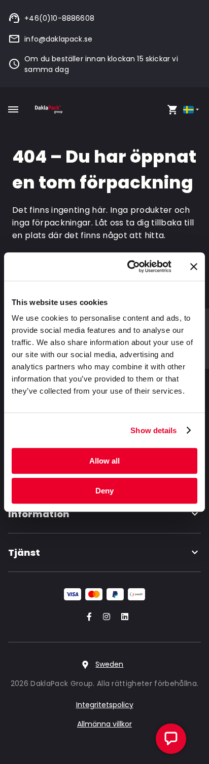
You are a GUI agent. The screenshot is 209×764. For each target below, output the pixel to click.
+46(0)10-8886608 (59, 18)
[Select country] (192, 109)
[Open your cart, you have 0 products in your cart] (172, 109)
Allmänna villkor (104, 724)
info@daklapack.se (58, 39)
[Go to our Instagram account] (104, 617)
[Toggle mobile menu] (13, 109)
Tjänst (24, 552)
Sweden (109, 664)
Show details (153, 430)
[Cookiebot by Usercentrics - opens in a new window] (129, 266)
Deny (104, 490)
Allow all (104, 460)
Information (38, 514)
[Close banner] (193, 266)
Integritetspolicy (104, 704)
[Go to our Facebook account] (87, 617)
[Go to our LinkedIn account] (122, 617)
